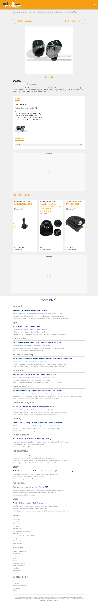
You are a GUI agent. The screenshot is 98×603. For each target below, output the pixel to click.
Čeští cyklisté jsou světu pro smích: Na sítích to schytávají (30, 329)
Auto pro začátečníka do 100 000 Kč (23, 536)
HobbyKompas (17, 533)
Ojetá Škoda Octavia (19, 541)
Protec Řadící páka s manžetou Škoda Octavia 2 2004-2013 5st (50, 206)
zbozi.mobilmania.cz (19, 12)
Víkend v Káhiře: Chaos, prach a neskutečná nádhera (28, 444)
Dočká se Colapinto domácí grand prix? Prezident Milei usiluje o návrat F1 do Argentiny (38, 382)
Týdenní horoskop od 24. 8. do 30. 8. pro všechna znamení (30, 361)
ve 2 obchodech (45, 250)
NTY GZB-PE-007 (72, 204)
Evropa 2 (15, 590)
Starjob (15, 581)
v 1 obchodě (18, 250)
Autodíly (50, 12)
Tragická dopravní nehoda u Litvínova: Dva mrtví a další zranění (31, 345)
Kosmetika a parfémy (19, 563)
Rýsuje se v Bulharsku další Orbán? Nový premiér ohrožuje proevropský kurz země (37, 313)
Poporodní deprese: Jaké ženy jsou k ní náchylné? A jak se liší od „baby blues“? (36, 474)
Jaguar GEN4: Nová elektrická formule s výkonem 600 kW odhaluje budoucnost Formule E (39, 490)
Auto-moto (31, 12)
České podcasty (17, 583)
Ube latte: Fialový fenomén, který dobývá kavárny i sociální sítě (31, 431)
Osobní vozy (16, 523)
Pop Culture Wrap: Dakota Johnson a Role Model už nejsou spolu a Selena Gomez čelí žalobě (40, 460)
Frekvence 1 (16, 588)
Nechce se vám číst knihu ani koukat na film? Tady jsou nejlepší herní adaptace (36, 398)
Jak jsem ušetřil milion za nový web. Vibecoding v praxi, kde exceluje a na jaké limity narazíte (39, 394)
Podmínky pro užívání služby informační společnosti (30, 598)
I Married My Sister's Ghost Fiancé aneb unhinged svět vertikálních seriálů (34, 463)
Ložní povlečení (17, 570)
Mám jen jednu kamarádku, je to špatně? (24, 495)
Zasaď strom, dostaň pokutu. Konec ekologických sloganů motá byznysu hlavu (36, 414)
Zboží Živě (16, 521)
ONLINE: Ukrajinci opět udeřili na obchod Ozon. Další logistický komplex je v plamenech (38, 316)
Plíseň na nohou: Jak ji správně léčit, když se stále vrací (29, 476)
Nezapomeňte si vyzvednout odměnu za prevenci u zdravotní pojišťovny (34, 479)
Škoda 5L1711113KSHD (23, 204)
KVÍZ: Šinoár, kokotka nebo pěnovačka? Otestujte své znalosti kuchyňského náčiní (37, 426)
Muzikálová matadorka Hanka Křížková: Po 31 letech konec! (30, 508)
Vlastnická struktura (52, 600)
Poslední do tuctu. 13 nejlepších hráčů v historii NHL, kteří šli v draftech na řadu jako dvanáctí (40, 334)
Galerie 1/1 (49, 77)
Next (85, 226)
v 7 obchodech (70, 250)
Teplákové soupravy (18, 565)
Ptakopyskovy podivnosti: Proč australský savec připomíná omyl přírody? (34, 492)
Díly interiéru (59, 12)
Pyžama (15, 560)
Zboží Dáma (16, 526)
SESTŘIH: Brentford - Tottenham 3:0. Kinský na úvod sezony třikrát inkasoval (35, 506)
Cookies (73, 598)
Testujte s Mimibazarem (19, 551)
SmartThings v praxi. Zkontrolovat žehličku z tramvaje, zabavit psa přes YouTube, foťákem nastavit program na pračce (47, 396)
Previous (13, 226)
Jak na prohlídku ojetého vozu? (22, 531)
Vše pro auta (41, 12)
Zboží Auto (16, 538)
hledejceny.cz (17, 519)
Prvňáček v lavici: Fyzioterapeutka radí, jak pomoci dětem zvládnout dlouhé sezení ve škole (39, 364)
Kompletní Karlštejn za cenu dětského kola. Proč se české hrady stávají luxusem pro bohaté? (40, 412)
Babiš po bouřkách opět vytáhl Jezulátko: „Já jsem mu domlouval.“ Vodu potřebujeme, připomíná (40, 318)
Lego (14, 558)
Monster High (16, 553)
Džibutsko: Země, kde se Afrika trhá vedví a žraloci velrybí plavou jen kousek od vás (37, 447)
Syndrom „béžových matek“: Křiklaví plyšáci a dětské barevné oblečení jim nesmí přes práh (39, 366)
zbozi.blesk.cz (17, 528)
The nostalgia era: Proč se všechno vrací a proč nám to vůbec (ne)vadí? (34, 458)
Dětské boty (16, 568)
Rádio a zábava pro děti (19, 585)
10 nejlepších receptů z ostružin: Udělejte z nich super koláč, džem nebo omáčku (36, 428)
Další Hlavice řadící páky (22, 201)
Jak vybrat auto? (17, 543)
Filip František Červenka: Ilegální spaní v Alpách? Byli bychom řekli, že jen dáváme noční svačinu (41, 442)
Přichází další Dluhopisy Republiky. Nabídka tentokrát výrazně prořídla (33, 410)
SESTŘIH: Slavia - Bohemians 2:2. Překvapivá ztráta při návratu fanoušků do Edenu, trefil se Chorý (41, 511)
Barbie (14, 556)
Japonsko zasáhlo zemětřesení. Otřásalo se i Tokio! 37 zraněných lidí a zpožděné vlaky (38, 348)
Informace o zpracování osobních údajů (58, 598)
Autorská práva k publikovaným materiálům (69, 597)
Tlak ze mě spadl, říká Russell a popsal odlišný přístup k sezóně (31, 380)
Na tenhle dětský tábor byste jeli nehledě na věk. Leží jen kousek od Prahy (34, 377)
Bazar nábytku (17, 573)
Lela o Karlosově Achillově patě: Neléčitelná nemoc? (28, 350)
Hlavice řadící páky (72, 12)
